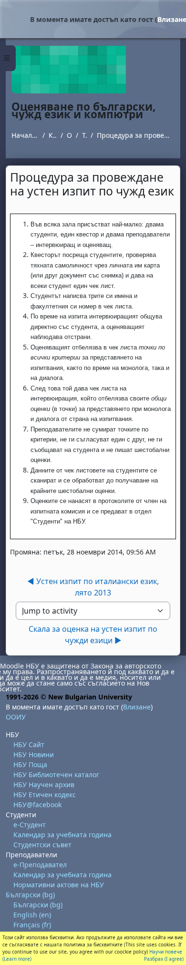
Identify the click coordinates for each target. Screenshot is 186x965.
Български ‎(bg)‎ (30, 894)
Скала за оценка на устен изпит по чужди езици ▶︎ (93, 635)
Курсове (53, 135)
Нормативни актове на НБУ (58, 884)
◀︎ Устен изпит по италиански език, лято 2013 (93, 587)
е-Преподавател (40, 864)
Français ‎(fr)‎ (32, 924)
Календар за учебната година (62, 834)
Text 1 (84, 135)
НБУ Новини (33, 754)
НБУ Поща (30, 764)
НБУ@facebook (37, 804)
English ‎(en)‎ (32, 914)
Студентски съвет (42, 844)
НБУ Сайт (28, 744)
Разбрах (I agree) (164, 958)
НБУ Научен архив (43, 784)
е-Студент (29, 824)
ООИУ (69, 135)
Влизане (137, 706)
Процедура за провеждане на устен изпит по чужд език (136, 135)
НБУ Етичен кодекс (44, 794)
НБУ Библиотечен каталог (56, 774)
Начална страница (25, 135)
